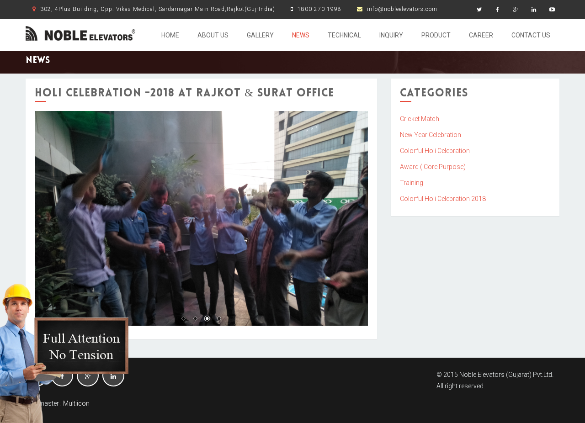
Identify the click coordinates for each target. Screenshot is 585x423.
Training (411, 182)
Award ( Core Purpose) (433, 166)
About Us (213, 35)
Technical (344, 35)
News (300, 35)
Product (436, 35)
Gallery (260, 35)
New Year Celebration (430, 134)
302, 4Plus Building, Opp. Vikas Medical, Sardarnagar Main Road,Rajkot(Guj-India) (157, 9)
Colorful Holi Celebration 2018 (443, 198)
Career (481, 35)
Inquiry (391, 35)
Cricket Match (419, 118)
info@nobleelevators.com (402, 9)
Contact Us (530, 35)
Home (170, 35)
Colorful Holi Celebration (435, 150)
